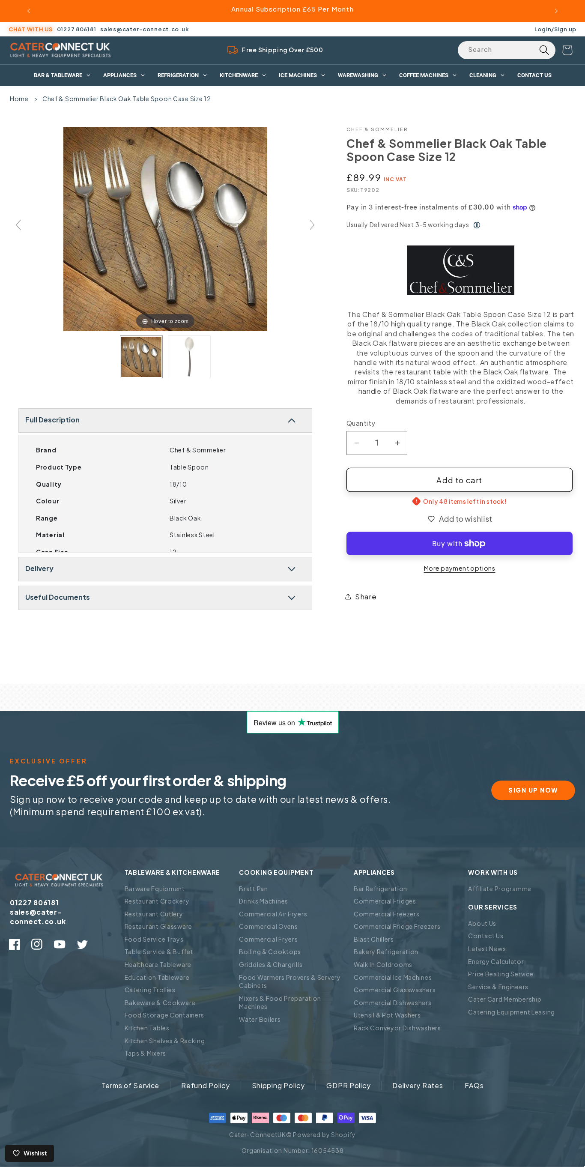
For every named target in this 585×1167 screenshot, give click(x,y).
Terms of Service (130, 1085)
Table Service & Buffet (159, 951)
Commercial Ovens (268, 926)
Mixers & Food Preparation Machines (280, 1002)
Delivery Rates (417, 1085)
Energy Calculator (496, 961)
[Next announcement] (556, 11)
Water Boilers (260, 1019)
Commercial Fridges (385, 901)
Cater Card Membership (504, 999)
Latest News (487, 948)
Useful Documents (57, 596)
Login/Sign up (555, 29)
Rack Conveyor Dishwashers (397, 1028)
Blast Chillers (374, 939)
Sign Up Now (533, 790)
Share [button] (366, 596)
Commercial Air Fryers (273, 914)
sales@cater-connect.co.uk (144, 29)
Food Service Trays (154, 939)
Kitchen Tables (147, 1028)
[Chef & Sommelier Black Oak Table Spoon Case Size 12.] (141, 356)
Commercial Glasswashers (395, 989)
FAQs (474, 1085)
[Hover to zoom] (165, 228)
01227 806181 (76, 29)
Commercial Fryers (268, 939)
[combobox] (506, 50)
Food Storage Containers (165, 1015)
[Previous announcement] (28, 11)
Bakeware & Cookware (160, 1002)
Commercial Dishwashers (393, 1002)
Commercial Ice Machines (393, 977)
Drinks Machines (263, 901)
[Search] (544, 50)
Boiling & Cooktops (270, 951)
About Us (482, 923)
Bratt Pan (253, 888)
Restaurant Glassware (158, 926)
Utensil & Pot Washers (387, 1015)
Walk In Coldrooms (383, 964)
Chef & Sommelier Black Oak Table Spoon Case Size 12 (126, 98)
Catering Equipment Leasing (511, 1012)
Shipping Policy (278, 1085)
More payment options (459, 568)
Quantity (361, 423)
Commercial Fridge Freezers (397, 926)
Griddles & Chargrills (270, 964)
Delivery (39, 568)
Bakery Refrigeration (386, 951)
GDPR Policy (348, 1085)
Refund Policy (205, 1085)
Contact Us (485, 936)
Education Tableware (157, 977)
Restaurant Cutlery (154, 914)
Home (19, 98)
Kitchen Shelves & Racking (165, 1040)
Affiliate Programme (499, 888)
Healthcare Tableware (158, 964)
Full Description (52, 419)
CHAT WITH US (31, 29)
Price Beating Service (500, 974)
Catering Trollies (150, 989)
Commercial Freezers (387, 914)
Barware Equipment (155, 888)
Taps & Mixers (145, 1053)
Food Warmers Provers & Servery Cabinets (290, 981)
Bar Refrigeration (380, 888)
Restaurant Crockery (157, 901)
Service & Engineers (498, 986)
